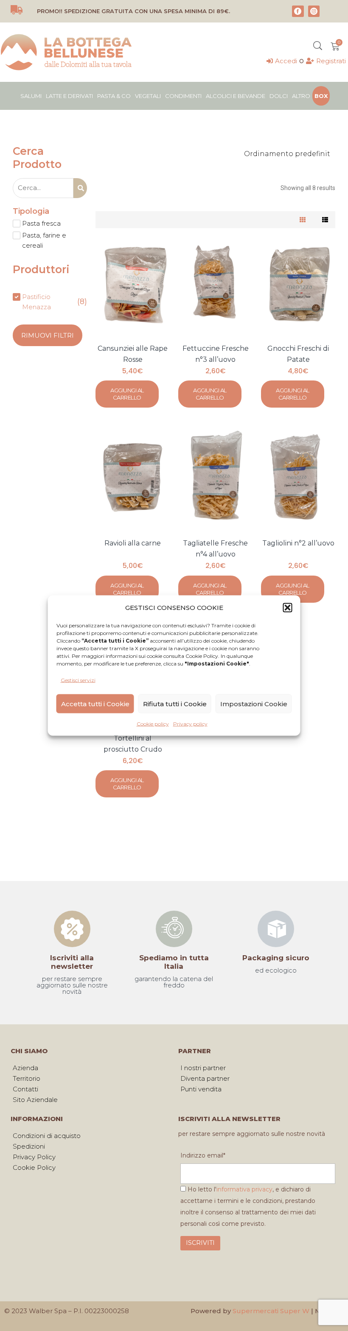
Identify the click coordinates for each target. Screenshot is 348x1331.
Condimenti (183, 95)
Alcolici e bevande (235, 95)
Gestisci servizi (78, 680)
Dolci (278, 95)
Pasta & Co (114, 95)
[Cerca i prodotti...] (317, 46)
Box (321, 95)
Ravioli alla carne (132, 543)
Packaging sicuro (275, 958)
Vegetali (148, 95)
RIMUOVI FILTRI (47, 335)
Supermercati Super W (271, 1311)
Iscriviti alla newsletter (72, 962)
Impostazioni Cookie (253, 703)
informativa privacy (244, 1189)
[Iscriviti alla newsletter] (72, 929)
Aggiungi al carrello (127, 394)
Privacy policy (190, 724)
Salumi (31, 95)
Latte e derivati (69, 95)
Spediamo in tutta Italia (174, 962)
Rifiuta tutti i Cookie (175, 703)
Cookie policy (153, 724)
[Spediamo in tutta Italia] (174, 929)
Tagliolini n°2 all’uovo (298, 543)
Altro (301, 95)
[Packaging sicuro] (276, 929)
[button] (287, 607)
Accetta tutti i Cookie (95, 703)
